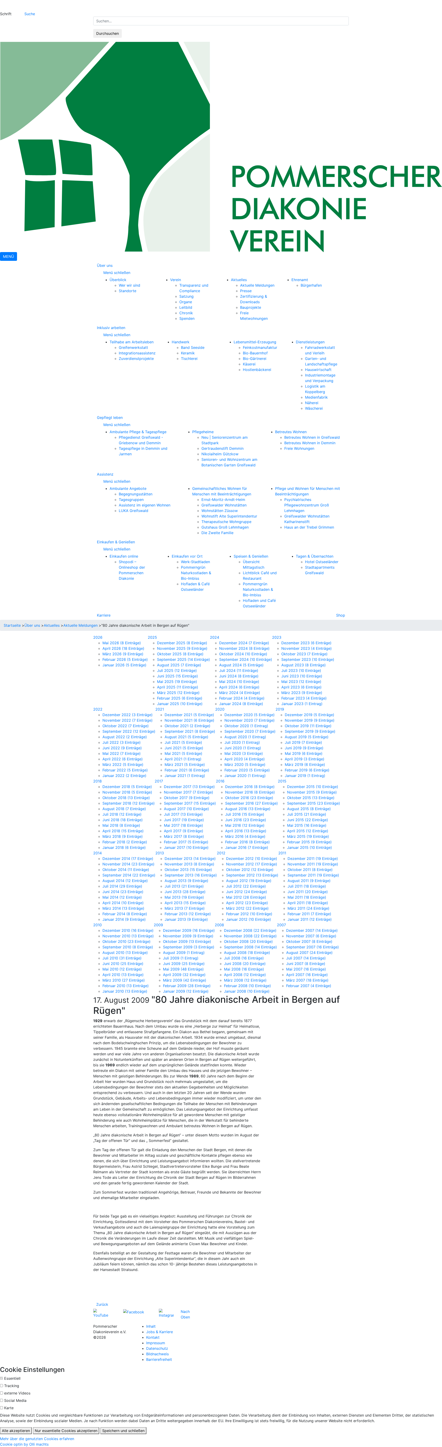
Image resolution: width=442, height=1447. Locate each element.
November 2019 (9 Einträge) (309, 720)
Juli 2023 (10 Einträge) (301, 670)
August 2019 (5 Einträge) (307, 737)
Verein (175, 279)
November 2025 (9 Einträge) (182, 648)
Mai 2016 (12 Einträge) (245, 825)
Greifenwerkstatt (133, 347)
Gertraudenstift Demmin (222, 448)
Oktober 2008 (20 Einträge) (248, 941)
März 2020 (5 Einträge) (244, 764)
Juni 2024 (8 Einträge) (239, 676)
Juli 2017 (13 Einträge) (183, 814)
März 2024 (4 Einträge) (239, 692)
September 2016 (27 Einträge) (251, 803)
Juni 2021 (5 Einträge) (184, 748)
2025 (152, 637)
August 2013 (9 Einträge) (186, 880)
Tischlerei (189, 358)
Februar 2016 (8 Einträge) (247, 842)
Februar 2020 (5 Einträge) (247, 770)
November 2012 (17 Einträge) (251, 864)
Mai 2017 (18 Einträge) (183, 825)
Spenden (187, 318)
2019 (280, 709)
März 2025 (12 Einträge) (178, 692)
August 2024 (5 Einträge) (241, 665)
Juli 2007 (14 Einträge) (306, 958)
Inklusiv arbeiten (111, 327)
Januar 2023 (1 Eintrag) (302, 703)
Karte (9, 1408)
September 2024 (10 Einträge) (245, 659)
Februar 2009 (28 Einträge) (187, 985)
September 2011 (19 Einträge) (313, 875)
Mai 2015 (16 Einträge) (306, 825)
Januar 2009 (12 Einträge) (186, 991)
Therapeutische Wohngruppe (226, 521)
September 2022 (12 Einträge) (128, 731)
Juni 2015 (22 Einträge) (307, 820)
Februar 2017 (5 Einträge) (186, 842)
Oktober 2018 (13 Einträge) (126, 797)
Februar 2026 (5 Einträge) (125, 659)
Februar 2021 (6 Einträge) (187, 770)
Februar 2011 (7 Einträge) (309, 914)
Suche (29, 14)
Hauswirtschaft (318, 369)
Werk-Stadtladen (195, 561)
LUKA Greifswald (133, 510)
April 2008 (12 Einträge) (245, 974)
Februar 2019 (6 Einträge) (307, 770)
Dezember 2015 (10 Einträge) (312, 786)
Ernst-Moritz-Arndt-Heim (223, 499)
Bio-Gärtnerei (254, 358)
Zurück (102, 1304)
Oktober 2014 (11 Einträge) (125, 869)
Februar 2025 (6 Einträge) (179, 698)
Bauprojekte (250, 307)
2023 (276, 637)
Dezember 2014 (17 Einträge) (127, 858)
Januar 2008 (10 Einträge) (247, 991)
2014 (97, 853)
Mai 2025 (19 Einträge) (177, 681)
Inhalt (151, 1326)
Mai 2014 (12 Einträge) (122, 897)
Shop (340, 615)
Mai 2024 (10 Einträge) (239, 681)
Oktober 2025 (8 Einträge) (180, 654)
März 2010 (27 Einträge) (123, 980)
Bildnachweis (157, 1354)
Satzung (186, 296)
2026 (97, 637)
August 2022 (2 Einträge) (124, 737)
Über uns (105, 265)
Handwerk (180, 342)
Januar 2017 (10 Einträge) (186, 847)
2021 (159, 709)
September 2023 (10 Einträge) (307, 659)
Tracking (11, 1385)
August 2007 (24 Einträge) (309, 952)
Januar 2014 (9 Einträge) (124, 919)
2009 (158, 925)
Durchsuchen (107, 33)
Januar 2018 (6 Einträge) (124, 847)
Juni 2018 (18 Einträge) (122, 820)
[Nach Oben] (191, 1311)
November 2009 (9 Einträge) (188, 936)
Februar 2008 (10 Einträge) (247, 985)
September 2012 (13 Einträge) (252, 875)
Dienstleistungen (310, 342)
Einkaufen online (124, 556)
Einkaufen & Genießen (116, 542)
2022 (97, 709)
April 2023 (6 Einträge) (301, 687)
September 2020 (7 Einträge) (250, 731)
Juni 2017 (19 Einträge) (184, 820)
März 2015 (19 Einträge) (308, 836)
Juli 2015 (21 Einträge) (306, 814)
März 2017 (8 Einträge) (184, 836)
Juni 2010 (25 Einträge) (122, 963)
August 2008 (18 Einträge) (247, 952)
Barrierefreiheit (159, 1359)
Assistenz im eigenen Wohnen (144, 505)
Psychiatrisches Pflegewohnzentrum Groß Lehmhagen (306, 505)
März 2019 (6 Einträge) (305, 764)
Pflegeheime (203, 431)
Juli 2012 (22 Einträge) (246, 886)
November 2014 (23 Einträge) (128, 864)
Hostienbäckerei (257, 369)
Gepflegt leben (110, 417)
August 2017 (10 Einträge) (186, 808)
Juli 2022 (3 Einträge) (121, 742)
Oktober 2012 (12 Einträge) (249, 869)
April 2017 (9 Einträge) (183, 831)
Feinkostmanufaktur (260, 347)
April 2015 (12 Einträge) (307, 831)
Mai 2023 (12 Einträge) (301, 681)
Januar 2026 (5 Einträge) (124, 665)
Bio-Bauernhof (255, 353)
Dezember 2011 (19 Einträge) (313, 858)
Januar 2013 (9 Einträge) (186, 919)
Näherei (311, 402)
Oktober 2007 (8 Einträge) (309, 941)
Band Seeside (192, 347)
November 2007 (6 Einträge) (311, 936)
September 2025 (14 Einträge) (183, 659)
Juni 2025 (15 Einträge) (177, 676)
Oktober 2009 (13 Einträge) (187, 941)
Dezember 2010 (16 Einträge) (128, 930)
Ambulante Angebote (128, 488)
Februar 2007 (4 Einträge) (308, 985)
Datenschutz (157, 1348)
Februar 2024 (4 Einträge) (242, 698)
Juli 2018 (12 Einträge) (122, 814)
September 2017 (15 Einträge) (190, 803)
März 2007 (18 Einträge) (307, 980)
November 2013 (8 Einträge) (189, 864)
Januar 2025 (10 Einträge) (180, 703)
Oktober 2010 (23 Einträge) (126, 941)
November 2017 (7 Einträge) (188, 792)
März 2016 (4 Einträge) (245, 836)
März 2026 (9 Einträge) (122, 654)
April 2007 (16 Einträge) (307, 974)
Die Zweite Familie (217, 532)
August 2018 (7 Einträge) (124, 808)
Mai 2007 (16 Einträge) (306, 969)
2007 (281, 925)
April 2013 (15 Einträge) (185, 902)
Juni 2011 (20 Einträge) (308, 891)
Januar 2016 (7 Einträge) (246, 847)
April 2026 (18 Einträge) (123, 648)
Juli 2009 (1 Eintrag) (180, 958)
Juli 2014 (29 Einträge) (122, 886)
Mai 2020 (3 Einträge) (243, 753)
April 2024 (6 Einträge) (239, 687)
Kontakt (153, 1337)
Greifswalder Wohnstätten (224, 505)
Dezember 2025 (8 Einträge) (182, 643)
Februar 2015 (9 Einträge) (309, 842)
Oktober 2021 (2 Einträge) (187, 726)
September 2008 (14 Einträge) (250, 947)
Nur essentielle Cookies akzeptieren (66, 1430)
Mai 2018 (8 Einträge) (121, 825)
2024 (214, 637)
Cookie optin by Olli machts (24, 1444)
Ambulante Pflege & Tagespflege (138, 431)
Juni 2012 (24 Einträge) (246, 891)
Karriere (103, 615)
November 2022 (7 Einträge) (127, 720)
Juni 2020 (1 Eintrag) (242, 748)
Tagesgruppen (131, 499)
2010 (97, 925)
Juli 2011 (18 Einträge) (307, 886)
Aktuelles (239, 279)
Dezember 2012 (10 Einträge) (251, 858)
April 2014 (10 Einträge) (123, 902)
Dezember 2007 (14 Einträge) (312, 930)
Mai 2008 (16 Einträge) (244, 969)
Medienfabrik (316, 397)
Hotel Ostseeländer (321, 561)
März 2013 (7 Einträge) (185, 908)
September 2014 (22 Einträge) (128, 875)
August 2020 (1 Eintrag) (245, 737)
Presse (246, 290)
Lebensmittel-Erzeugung (255, 342)
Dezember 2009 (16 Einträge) (189, 930)
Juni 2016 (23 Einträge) (245, 820)
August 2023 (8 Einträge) (303, 665)
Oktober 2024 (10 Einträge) (243, 654)
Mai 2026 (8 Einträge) (121, 643)
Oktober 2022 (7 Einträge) (125, 726)
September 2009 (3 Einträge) (188, 947)
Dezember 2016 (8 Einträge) (250, 786)
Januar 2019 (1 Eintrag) (305, 775)
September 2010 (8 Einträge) (127, 947)
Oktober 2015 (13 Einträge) (310, 797)
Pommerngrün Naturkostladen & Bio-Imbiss (196, 573)
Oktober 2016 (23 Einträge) (249, 797)
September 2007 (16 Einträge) (312, 947)
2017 (159, 781)
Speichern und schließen (123, 1430)
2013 (159, 853)
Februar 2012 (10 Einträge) (249, 914)
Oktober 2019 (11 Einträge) (308, 726)
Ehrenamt (299, 279)
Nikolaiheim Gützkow (219, 454)
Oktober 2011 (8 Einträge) (310, 869)
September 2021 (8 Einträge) (190, 731)
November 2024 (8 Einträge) (244, 648)
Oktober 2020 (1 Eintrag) (246, 726)
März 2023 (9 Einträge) (301, 692)
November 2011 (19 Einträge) (313, 864)
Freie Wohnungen (299, 448)
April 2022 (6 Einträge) (122, 759)
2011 (282, 853)
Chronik (186, 313)
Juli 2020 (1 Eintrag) (242, 742)
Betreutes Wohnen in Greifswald (312, 437)
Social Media (15, 1400)
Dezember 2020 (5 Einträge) (249, 714)
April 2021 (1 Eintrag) (183, 759)
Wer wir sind (129, 285)
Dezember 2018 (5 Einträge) (127, 786)
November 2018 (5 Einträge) (127, 792)
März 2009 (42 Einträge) (184, 980)
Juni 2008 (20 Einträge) (245, 963)
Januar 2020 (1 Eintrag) (245, 775)
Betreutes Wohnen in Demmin (309, 443)
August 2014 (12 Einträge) (125, 880)
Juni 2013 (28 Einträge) (185, 891)
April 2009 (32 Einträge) (184, 974)
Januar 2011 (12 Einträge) (310, 919)
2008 (219, 925)
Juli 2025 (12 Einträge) (177, 670)
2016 (220, 781)
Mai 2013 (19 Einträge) (184, 897)
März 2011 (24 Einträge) (308, 908)
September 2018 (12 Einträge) (128, 803)
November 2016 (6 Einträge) (250, 792)
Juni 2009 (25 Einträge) (184, 963)
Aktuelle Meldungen (257, 285)
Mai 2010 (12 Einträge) (122, 969)
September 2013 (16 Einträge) (191, 875)
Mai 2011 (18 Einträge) (307, 897)
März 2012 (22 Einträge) (247, 908)
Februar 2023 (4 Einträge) (304, 698)
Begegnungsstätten (135, 494)
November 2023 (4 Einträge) (306, 648)
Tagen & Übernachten (314, 556)
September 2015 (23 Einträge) (313, 803)
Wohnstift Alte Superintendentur (229, 516)
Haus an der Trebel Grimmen (309, 527)
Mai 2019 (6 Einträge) (304, 753)
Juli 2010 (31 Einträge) (122, 958)
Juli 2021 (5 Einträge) (183, 742)
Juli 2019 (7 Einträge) (303, 742)
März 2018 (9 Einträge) (122, 836)
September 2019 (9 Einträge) (310, 731)
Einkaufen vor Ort (187, 556)
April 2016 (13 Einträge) (245, 831)
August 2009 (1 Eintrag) (184, 952)
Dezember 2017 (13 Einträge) (189, 786)
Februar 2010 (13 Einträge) (125, 985)
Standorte (127, 290)
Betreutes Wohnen (291, 431)
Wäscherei (314, 408)
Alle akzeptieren (16, 1430)
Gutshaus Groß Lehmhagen (225, 527)
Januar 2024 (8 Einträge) (241, 703)
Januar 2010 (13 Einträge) (124, 991)
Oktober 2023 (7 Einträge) (304, 654)
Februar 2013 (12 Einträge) (188, 914)
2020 (219, 709)
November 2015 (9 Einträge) (312, 792)
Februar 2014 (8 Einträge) (124, 914)
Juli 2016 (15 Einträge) (244, 814)
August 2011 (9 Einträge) (309, 880)
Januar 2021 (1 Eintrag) (185, 775)
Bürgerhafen (311, 285)
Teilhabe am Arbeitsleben (132, 342)
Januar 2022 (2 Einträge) (124, 775)
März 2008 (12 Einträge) (245, 980)
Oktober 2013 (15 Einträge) (188, 869)
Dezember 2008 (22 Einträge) (250, 930)
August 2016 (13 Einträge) (247, 808)
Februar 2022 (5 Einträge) (125, 770)
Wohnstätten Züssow (219, 510)
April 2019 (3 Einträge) (304, 759)
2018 (97, 781)
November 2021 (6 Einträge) (189, 720)
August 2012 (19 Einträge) (248, 880)
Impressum (155, 1343)
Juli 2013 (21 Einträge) (184, 886)
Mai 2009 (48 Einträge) (183, 969)
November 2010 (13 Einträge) (128, 936)
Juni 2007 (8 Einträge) (305, 963)
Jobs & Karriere (159, 1331)
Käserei (249, 364)
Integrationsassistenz (137, 353)
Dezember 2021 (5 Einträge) (189, 714)
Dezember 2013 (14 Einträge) (190, 858)
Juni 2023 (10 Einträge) (301, 676)
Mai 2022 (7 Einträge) (121, 753)
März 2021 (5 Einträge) (185, 764)
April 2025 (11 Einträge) (177, 687)
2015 (282, 781)
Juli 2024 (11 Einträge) (238, 670)
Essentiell (12, 1378)
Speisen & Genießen (251, 556)
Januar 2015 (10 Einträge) (309, 847)
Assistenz (105, 474)
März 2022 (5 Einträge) (122, 764)
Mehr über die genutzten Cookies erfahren (37, 1438)
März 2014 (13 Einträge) (123, 908)
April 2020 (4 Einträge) (244, 759)
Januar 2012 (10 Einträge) (248, 919)
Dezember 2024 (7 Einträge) (244, 643)
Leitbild (185, 307)
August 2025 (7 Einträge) (179, 665)
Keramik (188, 353)
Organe (185, 302)
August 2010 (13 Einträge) (125, 952)
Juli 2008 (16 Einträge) (244, 958)
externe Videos (17, 1393)
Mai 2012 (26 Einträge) (246, 897)
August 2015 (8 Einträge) (309, 808)
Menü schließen (117, 272)
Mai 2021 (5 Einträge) (183, 753)
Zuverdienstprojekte (136, 358)
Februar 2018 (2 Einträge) (124, 842)
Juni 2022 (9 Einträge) (122, 748)
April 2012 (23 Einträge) (247, 902)
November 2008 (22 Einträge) (250, 936)
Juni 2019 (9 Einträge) (304, 748)
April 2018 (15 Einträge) (123, 831)
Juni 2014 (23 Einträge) (122, 891)
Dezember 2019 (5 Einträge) (309, 714)
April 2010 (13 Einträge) (123, 974)
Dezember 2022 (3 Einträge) (127, 714)
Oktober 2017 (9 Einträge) (186, 797)
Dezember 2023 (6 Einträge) (306, 643)
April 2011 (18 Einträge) (308, 902)
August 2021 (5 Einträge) (186, 737)
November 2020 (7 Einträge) (249, 720)
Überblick (118, 279)
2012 (221, 853)
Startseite (12, 625)
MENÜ (8, 256)
